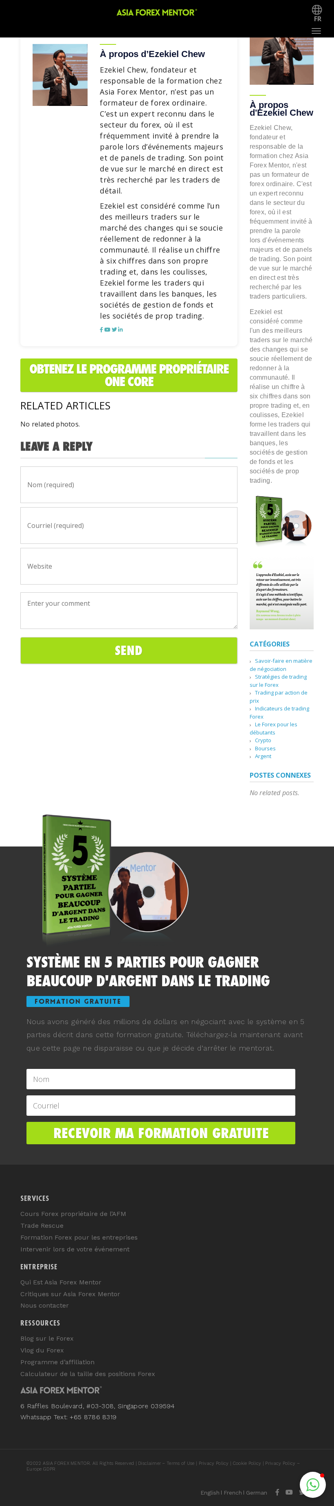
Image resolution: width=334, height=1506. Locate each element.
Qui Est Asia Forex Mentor (60, 1282)
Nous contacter (44, 1305)
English (210, 1492)
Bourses (265, 748)
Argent (263, 756)
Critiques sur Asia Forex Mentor (70, 1294)
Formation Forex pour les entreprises (79, 1237)
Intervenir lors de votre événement (75, 1249)
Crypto (263, 740)
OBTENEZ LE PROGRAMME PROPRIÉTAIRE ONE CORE (129, 375)
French (233, 1492)
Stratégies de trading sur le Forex (278, 680)
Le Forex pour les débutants (273, 728)
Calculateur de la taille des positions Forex (87, 1374)
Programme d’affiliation (57, 1362)
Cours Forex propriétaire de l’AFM (73, 1214)
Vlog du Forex (42, 1350)
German (256, 1492)
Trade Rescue (42, 1225)
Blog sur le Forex (47, 1338)
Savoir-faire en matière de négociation (281, 665)
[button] (313, 1485)
